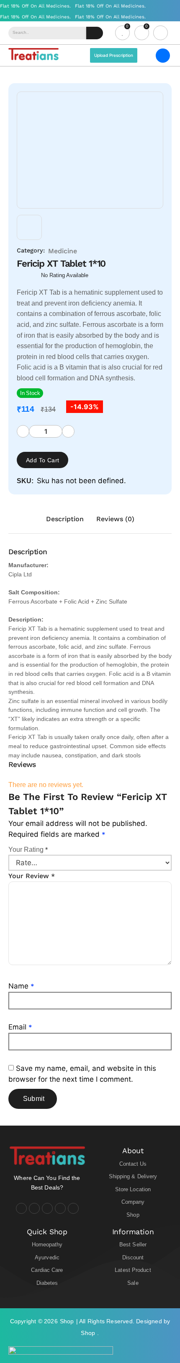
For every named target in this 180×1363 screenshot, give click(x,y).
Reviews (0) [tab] (115, 519)
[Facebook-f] (21, 1208)
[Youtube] (47, 1208)
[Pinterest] (73, 1208)
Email (20, 1027)
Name (21, 986)
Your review (31, 876)
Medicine (62, 251)
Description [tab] (65, 519)
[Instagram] (34, 1208)
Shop (67, 1321)
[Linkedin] (60, 1208)
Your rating (28, 849)
